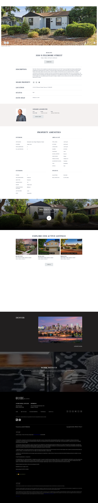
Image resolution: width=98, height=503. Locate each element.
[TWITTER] (78, 411)
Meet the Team (23, 411)
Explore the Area (78, 346)
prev (5, 43)
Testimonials (43, 411)
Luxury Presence (25, 426)
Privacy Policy (78, 426)
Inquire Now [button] (49, 61)
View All (49, 264)
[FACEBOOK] (67, 411)
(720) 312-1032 (44, 113)
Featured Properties (34, 411)
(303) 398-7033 (19, 405)
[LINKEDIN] (73, 411)
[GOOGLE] (81, 411)
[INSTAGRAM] (70, 411)
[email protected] (37, 434)
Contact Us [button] (49, 375)
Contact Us (51, 411)
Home (17, 411)
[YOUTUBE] (76, 411)
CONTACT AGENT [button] (38, 116)
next (8, 43)
